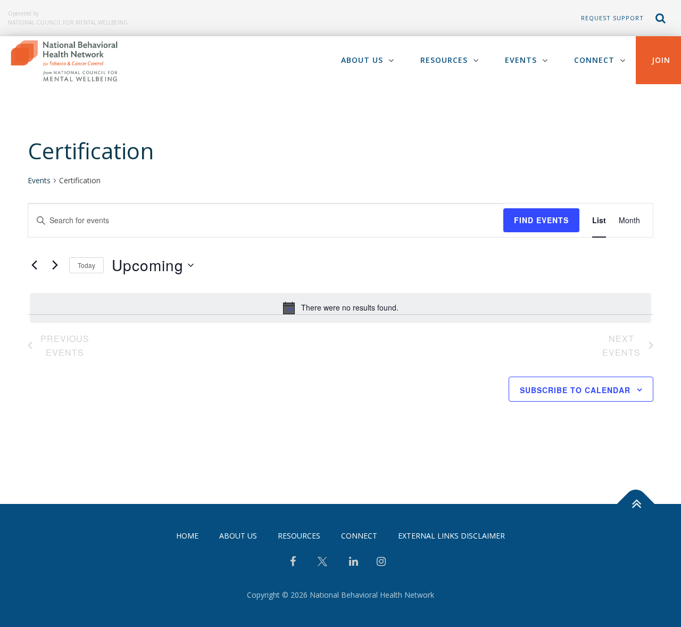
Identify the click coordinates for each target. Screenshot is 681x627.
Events (521, 60)
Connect (594, 60)
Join (661, 60)
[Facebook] (293, 562)
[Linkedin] (353, 562)
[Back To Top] (636, 504)
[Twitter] (322, 565)
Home (187, 536)
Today (86, 265)
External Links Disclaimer (451, 536)
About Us (362, 60)
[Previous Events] (34, 265)
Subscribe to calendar (575, 390)
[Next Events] (54, 265)
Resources (444, 60)
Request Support (612, 18)
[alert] (340, 308)
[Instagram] (381, 562)
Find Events (541, 220)
